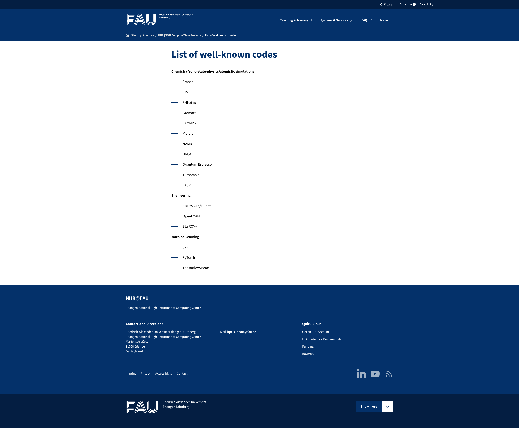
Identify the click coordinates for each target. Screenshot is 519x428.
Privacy (145, 373)
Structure (406, 4)
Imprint (131, 373)
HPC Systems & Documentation (323, 339)
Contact (182, 373)
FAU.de (388, 5)
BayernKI (308, 354)
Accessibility (163, 373)
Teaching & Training (294, 20)
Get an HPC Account (315, 332)
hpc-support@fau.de (241, 332)
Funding (308, 346)
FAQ (364, 20)
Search (424, 4)
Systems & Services (334, 20)
